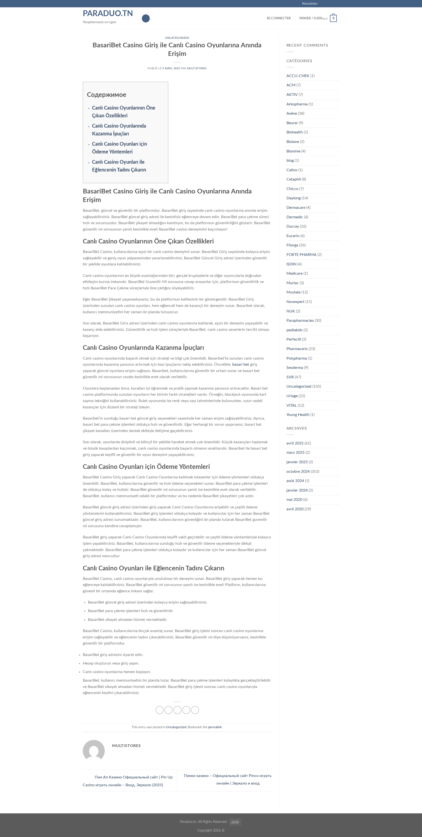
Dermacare (295, 208)
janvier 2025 (297, 462)
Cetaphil (293, 179)
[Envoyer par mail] (177, 710)
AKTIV (292, 95)
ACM (290, 85)
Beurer (292, 123)
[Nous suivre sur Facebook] (322, 3)
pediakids (294, 330)
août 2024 (295, 481)
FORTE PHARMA (301, 255)
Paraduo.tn (108, 14)
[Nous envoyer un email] (336, 3)
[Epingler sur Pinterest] (186, 710)
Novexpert (295, 302)
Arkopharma (297, 104)
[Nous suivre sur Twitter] (332, 3)
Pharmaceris (297, 349)
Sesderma (294, 368)
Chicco (292, 189)
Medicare (294, 273)
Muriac (292, 283)
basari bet (240, 364)
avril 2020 (295, 509)
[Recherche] (146, 18)
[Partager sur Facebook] (160, 710)
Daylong (293, 198)
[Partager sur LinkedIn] (195, 710)
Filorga (292, 245)
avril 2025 (295, 443)
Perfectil (293, 339)
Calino (291, 170)
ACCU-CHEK (297, 76)
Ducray (292, 226)
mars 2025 (295, 452)
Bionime (293, 151)
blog (290, 160)
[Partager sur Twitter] (168, 710)
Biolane (292, 142)
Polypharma (296, 358)
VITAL (291, 405)
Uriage (292, 396)
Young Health (297, 415)
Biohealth (294, 132)
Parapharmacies (300, 321)
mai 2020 (294, 500)
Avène (291, 113)
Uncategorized (177, 38)
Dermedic (294, 217)
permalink (215, 727)
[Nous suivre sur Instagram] (327, 3)
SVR (290, 377)
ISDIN (291, 264)
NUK (290, 311)
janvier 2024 (297, 490)
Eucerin (292, 236)
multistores (197, 68)
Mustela (293, 292)
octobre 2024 (298, 472)
